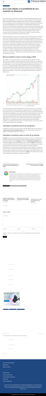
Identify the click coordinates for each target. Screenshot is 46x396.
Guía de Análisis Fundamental (9, 376)
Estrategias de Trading (20, 309)
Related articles (6, 185)
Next (7, 205)
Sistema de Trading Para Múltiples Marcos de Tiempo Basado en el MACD (17, 351)
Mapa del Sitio (6, 364)
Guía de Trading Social (7, 381)
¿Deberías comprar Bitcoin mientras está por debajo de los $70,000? (9, 199)
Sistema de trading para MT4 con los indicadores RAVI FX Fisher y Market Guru (24, 343)
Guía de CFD (5, 379)
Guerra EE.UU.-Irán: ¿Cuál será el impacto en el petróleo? (36, 200)
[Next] (5, 288)
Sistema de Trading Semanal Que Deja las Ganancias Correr (21, 283)
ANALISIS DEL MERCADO (6, 5)
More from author (13, 185)
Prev (4, 205)
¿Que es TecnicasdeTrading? (8, 362)
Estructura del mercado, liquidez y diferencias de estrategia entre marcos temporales (26, 262)
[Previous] (3, 288)
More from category (22, 185)
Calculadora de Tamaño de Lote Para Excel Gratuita (19, 278)
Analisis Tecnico (5, 309)
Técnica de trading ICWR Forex (15, 347)
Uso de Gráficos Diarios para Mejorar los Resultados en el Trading (21, 332)
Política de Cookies (6, 367)
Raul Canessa (12, 172)
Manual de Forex (6, 372)
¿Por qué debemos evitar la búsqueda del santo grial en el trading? (34, 164)
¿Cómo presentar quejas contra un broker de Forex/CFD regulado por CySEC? (11, 165)
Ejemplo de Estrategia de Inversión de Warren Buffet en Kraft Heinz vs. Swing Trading (26, 268)
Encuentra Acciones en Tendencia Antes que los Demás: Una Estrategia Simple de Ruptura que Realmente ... (25, 273)
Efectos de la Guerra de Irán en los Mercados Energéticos (23, 199)
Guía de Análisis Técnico (7, 374)
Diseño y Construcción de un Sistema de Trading (18, 338)
